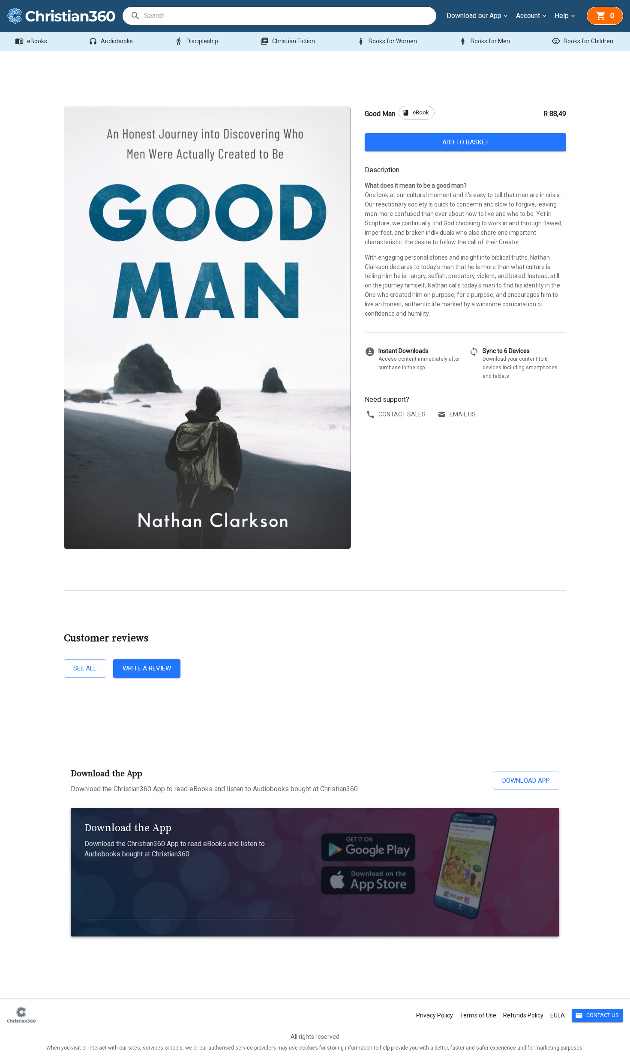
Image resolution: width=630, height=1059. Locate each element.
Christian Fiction (287, 41)
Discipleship (196, 41)
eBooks (31, 41)
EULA (557, 1015)
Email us (463, 414)
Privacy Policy (434, 1015)
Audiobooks (111, 41)
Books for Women (387, 41)
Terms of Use (478, 1015)
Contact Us (597, 1015)
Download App (526, 780)
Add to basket (465, 142)
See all (85, 668)
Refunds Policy (523, 1015)
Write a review (147, 668)
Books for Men (484, 41)
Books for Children (582, 41)
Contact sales (402, 414)
